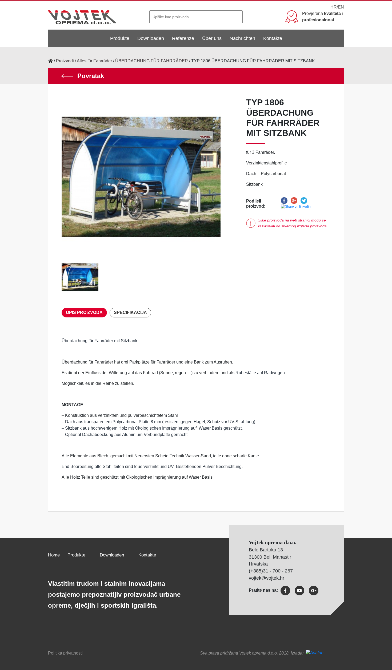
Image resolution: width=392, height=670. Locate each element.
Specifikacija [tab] (130, 312)
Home (54, 555)
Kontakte (272, 38)
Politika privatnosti (65, 653)
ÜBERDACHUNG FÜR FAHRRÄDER (151, 61)
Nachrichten (242, 38)
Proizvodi (65, 61)
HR (333, 7)
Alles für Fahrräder (94, 61)
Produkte (119, 38)
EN (341, 7)
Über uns (212, 38)
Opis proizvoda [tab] (84, 312)
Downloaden (150, 38)
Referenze (183, 38)
